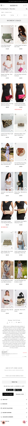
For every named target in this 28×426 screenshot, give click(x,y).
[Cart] (26, 5)
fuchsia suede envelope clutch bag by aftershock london (20, 104)
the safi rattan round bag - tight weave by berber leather (21, 163)
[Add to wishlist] (2, 26)
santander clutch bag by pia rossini (7, 192)
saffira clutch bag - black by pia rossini (7, 310)
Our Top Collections (7, 408)
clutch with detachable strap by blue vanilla (6, 46)
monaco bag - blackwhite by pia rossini (21, 192)
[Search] (27, 9)
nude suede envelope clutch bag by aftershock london (6, 222)
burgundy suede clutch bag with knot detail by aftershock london (7, 104)
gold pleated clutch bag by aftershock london (21, 222)
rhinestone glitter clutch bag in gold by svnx (20, 134)
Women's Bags (8, 12)
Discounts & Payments (8, 417)
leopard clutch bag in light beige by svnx (7, 134)
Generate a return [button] (20, 394)
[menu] (1, 5)
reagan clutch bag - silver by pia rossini (6, 75)
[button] (24, 15)
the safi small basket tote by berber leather (20, 281)
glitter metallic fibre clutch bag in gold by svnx (7, 252)
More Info (4, 403)
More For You (5, 421)
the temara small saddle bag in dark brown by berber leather (6, 163)
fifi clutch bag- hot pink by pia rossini (20, 75)
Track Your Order (8, 394)
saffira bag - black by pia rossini (20, 310)
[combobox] (12, 9)
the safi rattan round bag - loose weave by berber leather (7, 281)
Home (2, 12)
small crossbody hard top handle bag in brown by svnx (20, 252)
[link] (14, 353)
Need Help (5, 399)
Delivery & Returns (7, 412)
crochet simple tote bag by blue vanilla (21, 46)
